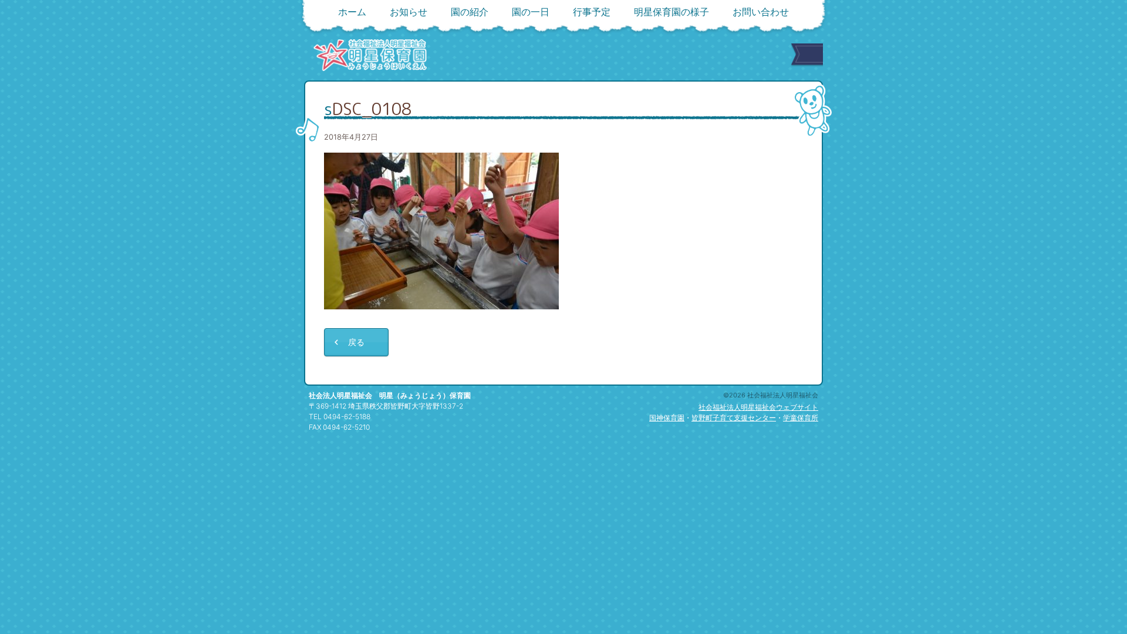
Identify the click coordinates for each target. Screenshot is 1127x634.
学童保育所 (800, 417)
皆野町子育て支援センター (733, 417)
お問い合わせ (761, 12)
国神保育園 (666, 417)
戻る (356, 342)
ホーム (352, 12)
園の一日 (530, 12)
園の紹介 (469, 12)
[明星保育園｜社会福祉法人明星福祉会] (370, 55)
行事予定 (591, 12)
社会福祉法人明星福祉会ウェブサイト (758, 407)
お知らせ (408, 12)
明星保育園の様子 (671, 12)
